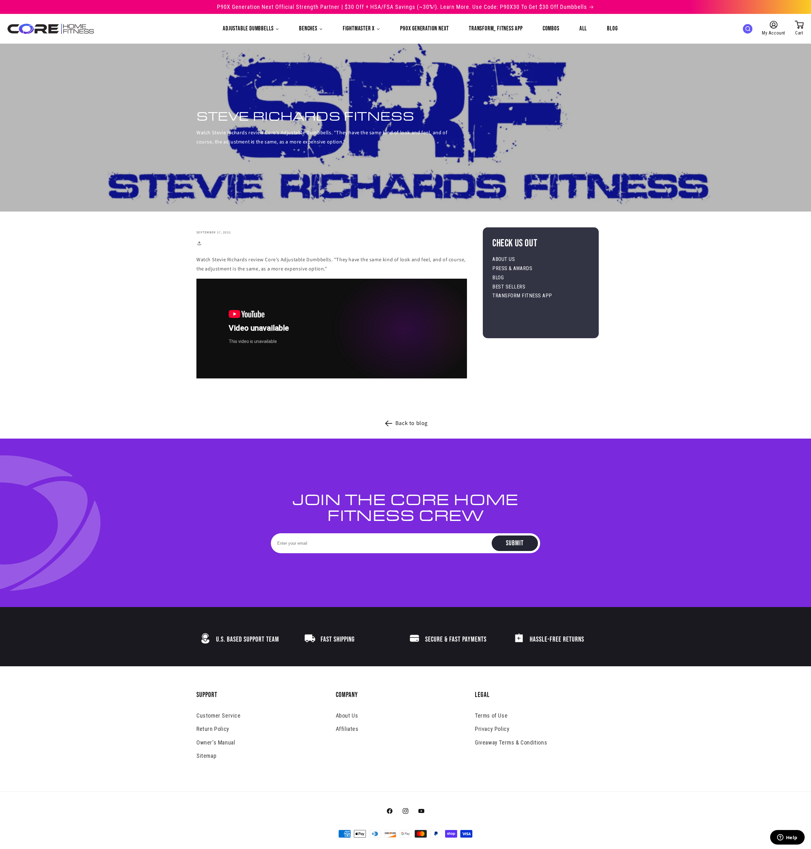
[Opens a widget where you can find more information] (787, 838)
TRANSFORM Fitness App (522, 296)
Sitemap (206, 755)
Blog (498, 278)
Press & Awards (512, 268)
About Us (503, 259)
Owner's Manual (215, 742)
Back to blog (411, 423)
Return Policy (212, 728)
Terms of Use (491, 715)
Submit (515, 543)
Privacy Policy (492, 728)
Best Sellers (508, 287)
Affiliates (347, 728)
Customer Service (218, 715)
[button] (747, 29)
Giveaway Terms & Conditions (511, 742)
